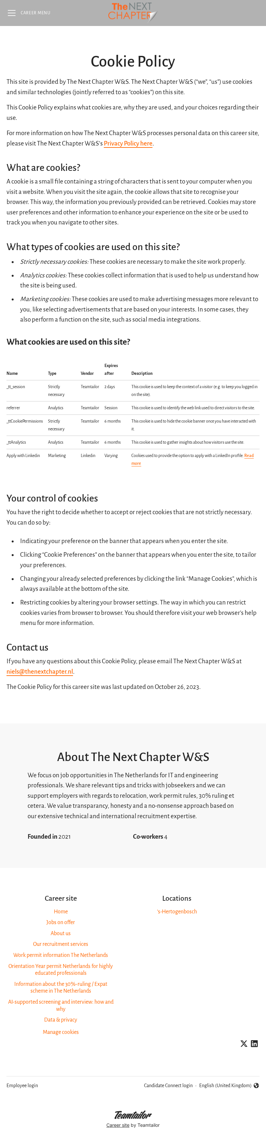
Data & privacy (60, 1020)
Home (61, 912)
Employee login (22, 1085)
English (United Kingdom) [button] (225, 1086)
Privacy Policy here (128, 143)
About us (61, 933)
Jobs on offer (60, 922)
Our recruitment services (60, 944)
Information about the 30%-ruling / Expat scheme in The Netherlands (60, 987)
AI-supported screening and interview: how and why (61, 1005)
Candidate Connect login (168, 1085)
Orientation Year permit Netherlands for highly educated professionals (60, 969)
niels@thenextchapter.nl (39, 671)
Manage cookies (61, 1032)
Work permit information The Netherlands (60, 955)
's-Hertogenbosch (177, 912)
